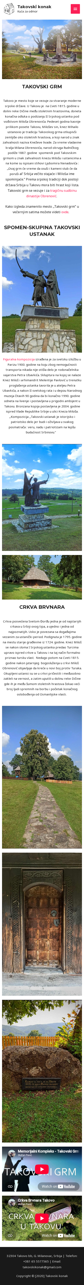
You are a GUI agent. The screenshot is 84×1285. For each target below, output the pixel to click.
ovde (65, 212)
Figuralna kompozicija (19, 359)
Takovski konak (34, 6)
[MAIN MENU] (75, 9)
